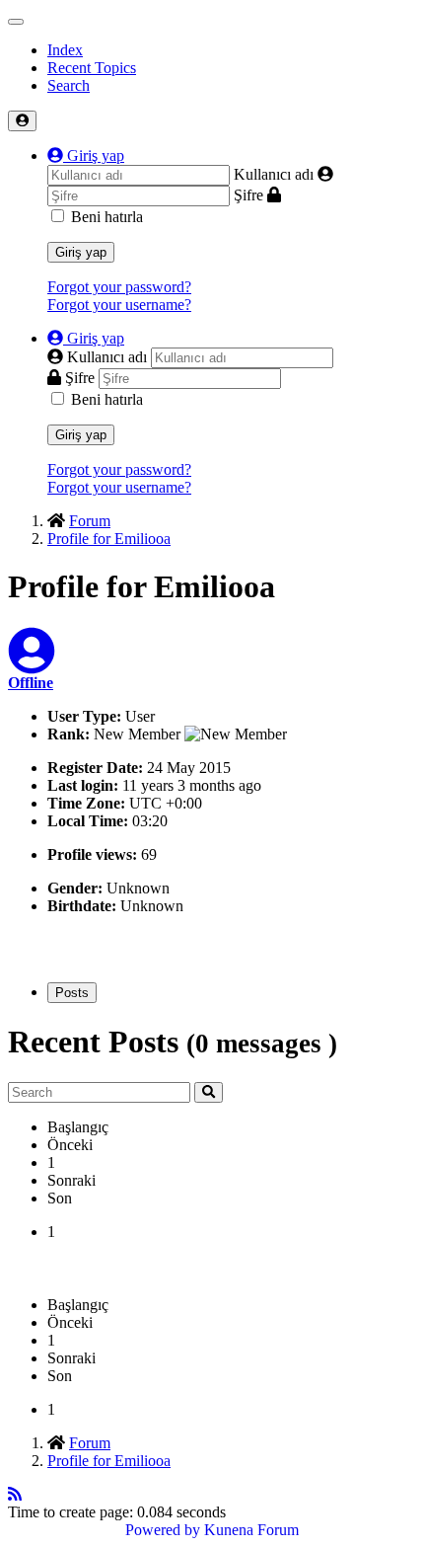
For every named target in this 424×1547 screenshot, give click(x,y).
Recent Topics (91, 67)
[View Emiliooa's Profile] (31, 663)
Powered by (162, 1529)
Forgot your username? (119, 304)
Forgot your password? (119, 286)
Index (65, 49)
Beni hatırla (107, 216)
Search (68, 85)
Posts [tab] (72, 992)
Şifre (248, 195)
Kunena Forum (251, 1529)
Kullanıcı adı (274, 174)
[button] (85, 155)
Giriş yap (80, 252)
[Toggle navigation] (16, 22)
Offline (30, 682)
